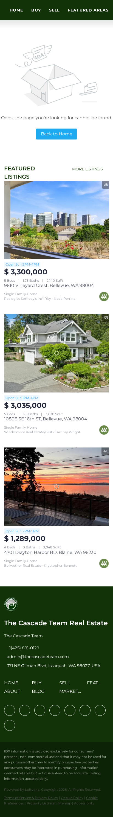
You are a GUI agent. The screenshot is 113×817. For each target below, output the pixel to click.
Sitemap (64, 803)
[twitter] (39, 710)
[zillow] (54, 710)
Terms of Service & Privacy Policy (31, 798)
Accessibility (84, 803)
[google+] (9, 725)
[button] (12, 684)
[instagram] (69, 710)
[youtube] (85, 710)
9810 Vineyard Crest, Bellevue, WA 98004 (49, 285)
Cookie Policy (72, 798)
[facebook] (9, 710)
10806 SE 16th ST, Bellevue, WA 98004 (45, 418)
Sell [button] (54, 10)
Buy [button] (36, 10)
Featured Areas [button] (88, 10)
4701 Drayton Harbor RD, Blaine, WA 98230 (50, 552)
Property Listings (41, 803)
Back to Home (56, 133)
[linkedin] (24, 710)
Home (16, 10)
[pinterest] (100, 710)
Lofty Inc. (32, 789)
